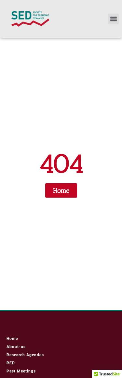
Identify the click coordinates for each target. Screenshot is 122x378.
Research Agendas (25, 355)
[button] (113, 19)
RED (11, 363)
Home (12, 338)
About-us (16, 347)
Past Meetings (21, 371)
